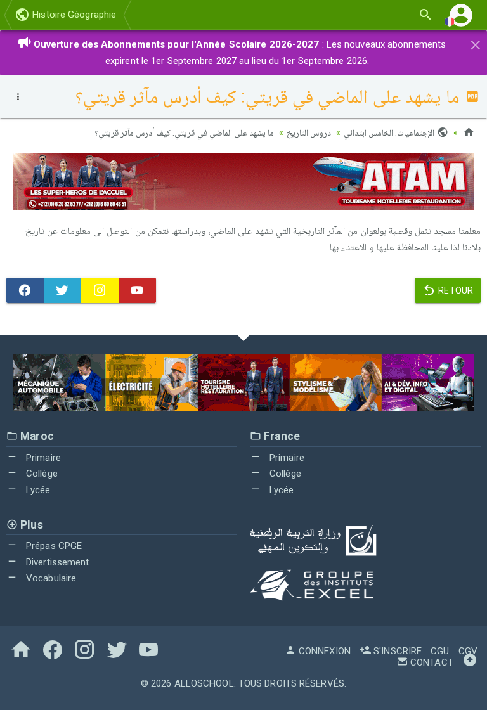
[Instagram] (100, 290)
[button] (461, 15)
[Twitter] (62, 290)
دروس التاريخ (309, 132)
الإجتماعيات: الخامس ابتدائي (390, 132)
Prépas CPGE (52, 546)
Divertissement (56, 562)
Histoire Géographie (73, 14)
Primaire (42, 457)
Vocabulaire (49, 578)
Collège (40, 473)
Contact (430, 662)
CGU (440, 651)
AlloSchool (204, 683)
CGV (467, 651)
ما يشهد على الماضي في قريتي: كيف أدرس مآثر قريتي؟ (184, 132)
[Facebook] (25, 290)
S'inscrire (396, 651)
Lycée (37, 490)
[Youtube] (137, 290)
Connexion (323, 651)
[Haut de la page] (469, 662)
